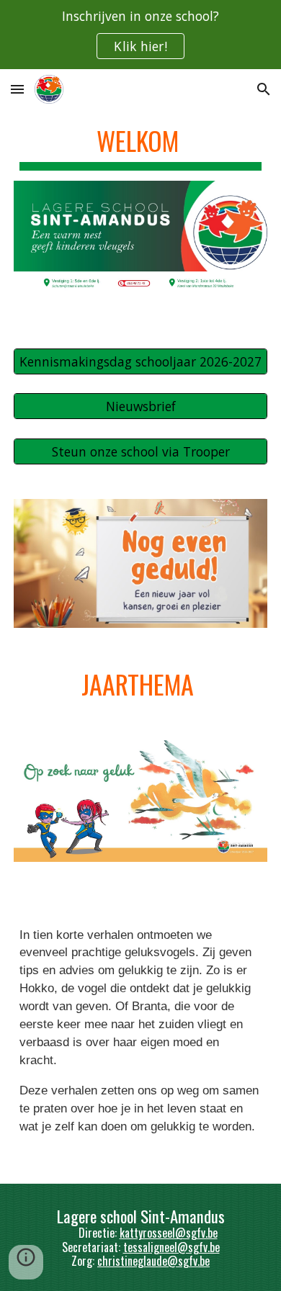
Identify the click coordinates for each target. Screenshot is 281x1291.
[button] (17, 89)
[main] (140, 145)
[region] (140, 34)
